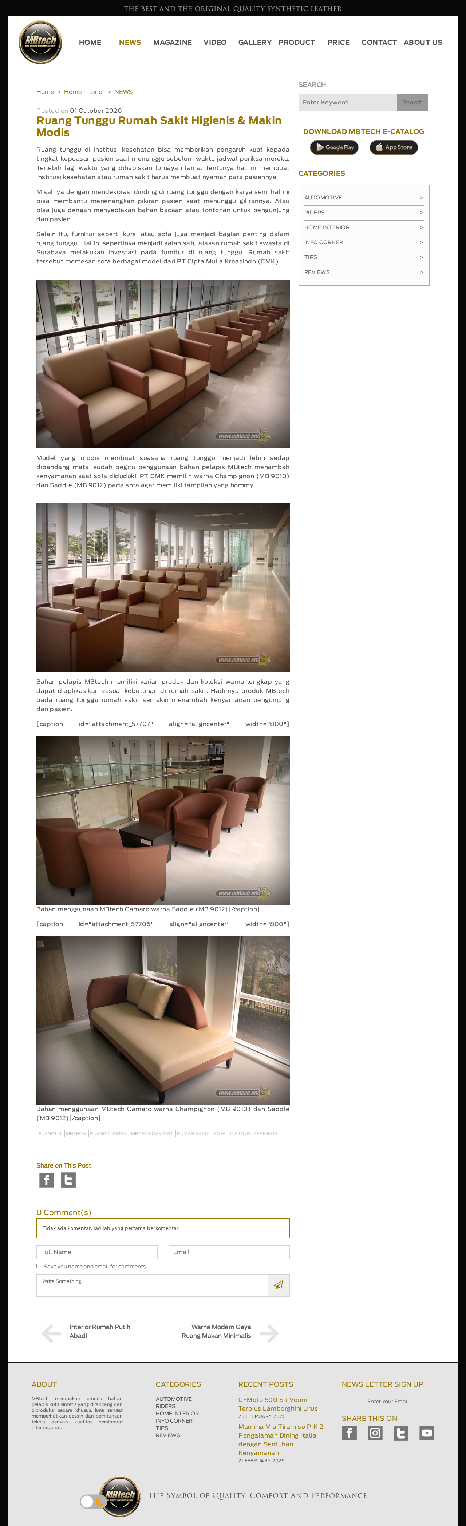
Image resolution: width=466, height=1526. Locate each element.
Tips (364, 257)
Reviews (364, 272)
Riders (364, 212)
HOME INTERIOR (177, 1413)
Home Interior (84, 92)
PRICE (338, 43)
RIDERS (165, 1406)
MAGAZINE (172, 43)
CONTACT (380, 43)
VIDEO (215, 43)
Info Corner (364, 242)
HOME (90, 43)
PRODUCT (297, 43)
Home (45, 92)
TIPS (162, 1428)
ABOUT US (423, 43)
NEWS (130, 43)
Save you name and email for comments (95, 1266)
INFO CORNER (174, 1421)
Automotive (364, 198)
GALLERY (255, 43)
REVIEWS (168, 1435)
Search (412, 103)
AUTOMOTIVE (174, 1399)
